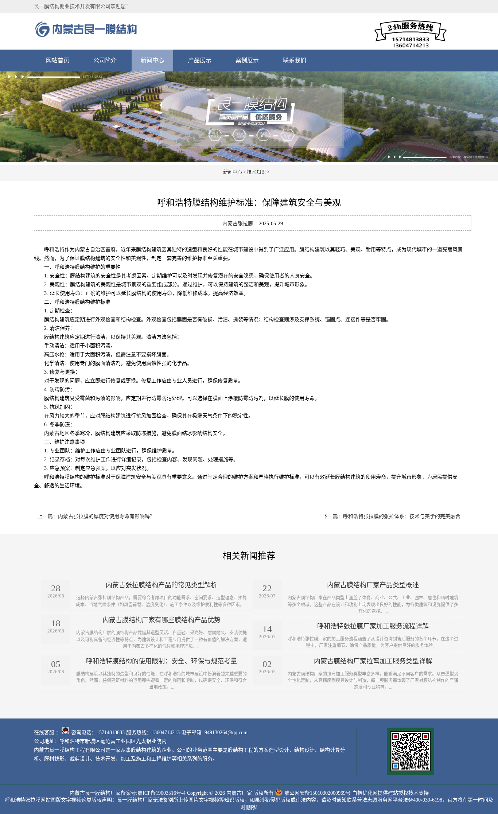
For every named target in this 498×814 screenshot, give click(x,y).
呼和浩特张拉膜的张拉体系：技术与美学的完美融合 (401, 516)
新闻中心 (152, 60)
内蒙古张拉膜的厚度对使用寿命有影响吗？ (106, 516)
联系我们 (294, 60)
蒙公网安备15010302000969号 (317, 792)
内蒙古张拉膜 (237, 223)
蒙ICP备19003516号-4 (161, 792)
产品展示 (199, 60)
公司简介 (105, 60)
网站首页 (57, 60)
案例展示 (247, 60)
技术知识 (256, 172)
